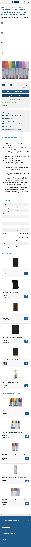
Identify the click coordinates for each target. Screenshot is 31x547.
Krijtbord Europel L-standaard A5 (10, 292)
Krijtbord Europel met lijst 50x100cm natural (13, 315)
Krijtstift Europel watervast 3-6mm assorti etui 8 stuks (15, 499)
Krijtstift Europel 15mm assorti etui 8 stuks (12, 410)
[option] (2, 23)
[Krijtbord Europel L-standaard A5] (15, 285)
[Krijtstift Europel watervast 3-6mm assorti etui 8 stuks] (15, 492)
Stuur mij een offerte (16, 96)
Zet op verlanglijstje (16, 99)
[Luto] (15, 2)
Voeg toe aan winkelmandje (17, 91)
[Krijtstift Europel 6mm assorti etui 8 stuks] (15, 425)
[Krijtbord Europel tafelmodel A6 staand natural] (15, 352)
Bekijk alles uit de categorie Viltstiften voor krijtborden (15, 17)
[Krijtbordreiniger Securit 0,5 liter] (15, 374)
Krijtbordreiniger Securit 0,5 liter (10, 382)
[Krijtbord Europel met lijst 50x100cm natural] (15, 307)
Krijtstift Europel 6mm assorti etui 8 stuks (12, 432)
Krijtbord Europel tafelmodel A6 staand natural (14, 359)
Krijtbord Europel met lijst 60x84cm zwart (12, 337)
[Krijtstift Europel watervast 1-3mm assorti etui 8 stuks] (15, 447)
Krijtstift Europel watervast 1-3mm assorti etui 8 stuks (15, 455)
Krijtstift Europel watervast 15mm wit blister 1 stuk (14, 477)
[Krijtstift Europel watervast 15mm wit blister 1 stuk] (15, 469)
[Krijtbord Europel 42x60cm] (15, 262)
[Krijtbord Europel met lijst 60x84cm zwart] (15, 330)
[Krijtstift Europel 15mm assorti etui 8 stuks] (15, 402)
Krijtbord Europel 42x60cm (9, 270)
